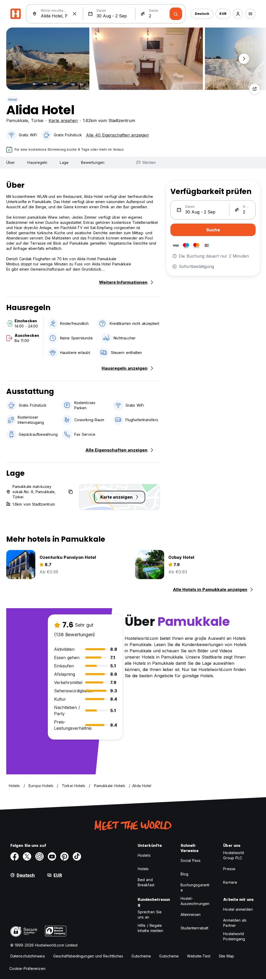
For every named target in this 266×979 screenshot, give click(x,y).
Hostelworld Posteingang (234, 936)
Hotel (12, 100)
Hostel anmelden (238, 909)
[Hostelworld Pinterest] (64, 856)
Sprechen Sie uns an (150, 914)
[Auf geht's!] (176, 14)
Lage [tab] (64, 162)
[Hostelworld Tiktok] (77, 856)
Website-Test (198, 956)
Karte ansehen (63, 120)
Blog (184, 874)
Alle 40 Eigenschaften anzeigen (117, 135)
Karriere (230, 882)
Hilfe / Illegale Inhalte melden (150, 928)
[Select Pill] (238, 14)
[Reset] (74, 14)
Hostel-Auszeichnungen (195, 901)
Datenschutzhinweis (27, 956)
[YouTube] (52, 856)
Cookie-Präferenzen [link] (27, 968)
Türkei (37, 120)
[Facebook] (14, 856)
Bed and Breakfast (146, 882)
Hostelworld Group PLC (233, 855)
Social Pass (191, 860)
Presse (229, 869)
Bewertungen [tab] (92, 162)
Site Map (226, 956)
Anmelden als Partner (235, 923)
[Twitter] (27, 856)
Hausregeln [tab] (37, 162)
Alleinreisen (191, 914)
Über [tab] (10, 162)
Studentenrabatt (195, 928)
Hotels (143, 869)
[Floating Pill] (244, 58)
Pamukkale (17, 120)
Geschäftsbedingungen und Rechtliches (88, 956)
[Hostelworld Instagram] (39, 856)
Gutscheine (141, 956)
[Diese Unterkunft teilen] (254, 89)
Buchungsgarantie (195, 887)
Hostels (144, 855)
